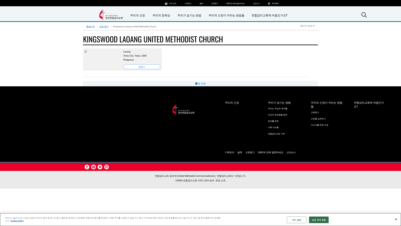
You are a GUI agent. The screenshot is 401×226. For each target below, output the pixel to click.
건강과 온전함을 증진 (277, 114)
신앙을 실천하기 (318, 118)
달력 (201, 3)
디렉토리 (188, 3)
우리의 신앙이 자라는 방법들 (226, 15)
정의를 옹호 (273, 120)
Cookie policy (17, 220)
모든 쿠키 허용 (319, 219)
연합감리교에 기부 (276, 133)
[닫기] (396, 219)
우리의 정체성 (161, 15)
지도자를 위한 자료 (319, 124)
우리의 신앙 (232, 102)
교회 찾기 (104, 26)
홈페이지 (90, 26)
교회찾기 (214, 3)
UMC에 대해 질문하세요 (235, 3)
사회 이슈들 (273, 127)
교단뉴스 (256, 3)
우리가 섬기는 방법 (189, 15)
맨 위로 (202, 83)
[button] (364, 15)
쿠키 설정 (296, 219)
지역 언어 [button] (172, 3)
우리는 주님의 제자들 (277, 108)
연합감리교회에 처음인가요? (269, 15)
